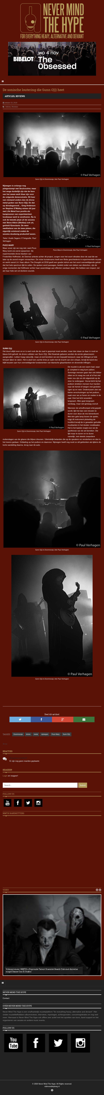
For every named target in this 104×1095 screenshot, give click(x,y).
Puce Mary (55, 734)
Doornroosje (18, 734)
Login (5, 776)
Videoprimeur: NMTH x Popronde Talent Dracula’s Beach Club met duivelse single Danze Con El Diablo (42, 970)
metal (36, 734)
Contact (6, 998)
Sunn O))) (66, 734)
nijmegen (44, 734)
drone (28, 734)
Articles (10, 96)
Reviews (20, 96)
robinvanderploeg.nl (52, 1086)
